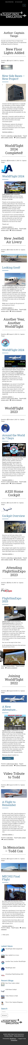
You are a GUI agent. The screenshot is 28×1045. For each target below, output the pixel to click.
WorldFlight (5, 384)
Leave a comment (21, 137)
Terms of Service (19, 1036)
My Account (18, 2)
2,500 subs (9, 205)
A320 (8, 136)
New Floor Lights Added (14, 51)
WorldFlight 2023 (14, 410)
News (16, 228)
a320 (2, 137)
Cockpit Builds (17, 136)
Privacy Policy (8, 1036)
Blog (11, 136)
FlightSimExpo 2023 (8, 623)
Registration (9, 2)
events (3, 230)
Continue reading (8, 132)
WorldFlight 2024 (7, 196)
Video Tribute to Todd (14, 775)
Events (12, 228)
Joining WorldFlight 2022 (14, 679)
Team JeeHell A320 (7, 194)
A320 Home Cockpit (14, 493)
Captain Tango (6, 621)
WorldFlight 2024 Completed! (14, 149)
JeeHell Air (12, 289)
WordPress (13, 1038)
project (11, 137)
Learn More (8, 758)
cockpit (6, 137)
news (7, 230)
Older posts (5, 934)
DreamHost (14, 1040)
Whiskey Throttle (13, 285)
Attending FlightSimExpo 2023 (14, 571)
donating (4, 207)
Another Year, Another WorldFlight (14, 323)
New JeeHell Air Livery (14, 240)
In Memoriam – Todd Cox (14, 849)
